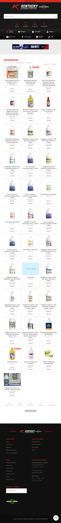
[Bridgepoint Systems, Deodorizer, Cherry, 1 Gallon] (30, 213)
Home (8, 441)
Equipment (23, 31)
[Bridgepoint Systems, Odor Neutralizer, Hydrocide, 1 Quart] (12, 296)
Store (5, 62)
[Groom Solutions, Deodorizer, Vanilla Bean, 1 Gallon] (30, 186)
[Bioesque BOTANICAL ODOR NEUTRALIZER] (48, 324)
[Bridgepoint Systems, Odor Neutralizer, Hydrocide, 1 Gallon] (48, 269)
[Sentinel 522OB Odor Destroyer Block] (48, 353)
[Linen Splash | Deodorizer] (12, 213)
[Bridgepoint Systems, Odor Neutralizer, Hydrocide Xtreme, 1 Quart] (30, 296)
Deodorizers (29, 62)
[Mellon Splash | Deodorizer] (48, 186)
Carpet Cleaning (20, 62)
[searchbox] (31, 16)
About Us (8, 447)
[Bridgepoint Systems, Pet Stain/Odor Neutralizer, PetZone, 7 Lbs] (12, 324)
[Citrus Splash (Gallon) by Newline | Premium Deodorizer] (12, 72)
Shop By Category (11, 462)
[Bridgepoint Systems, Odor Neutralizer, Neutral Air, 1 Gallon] (12, 158)
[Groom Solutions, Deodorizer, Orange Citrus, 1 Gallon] (12, 241)
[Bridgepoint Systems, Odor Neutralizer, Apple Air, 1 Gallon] (30, 130)
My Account (20, 405)
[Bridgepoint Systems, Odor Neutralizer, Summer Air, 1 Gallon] (48, 241)
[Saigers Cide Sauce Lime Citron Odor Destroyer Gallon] (12, 379)
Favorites (41, 405)
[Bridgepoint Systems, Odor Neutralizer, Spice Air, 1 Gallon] (48, 130)
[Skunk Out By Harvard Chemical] (30, 353)
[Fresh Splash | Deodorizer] (30, 241)
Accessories (37, 31)
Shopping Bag (51, 405)
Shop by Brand (27, 36)
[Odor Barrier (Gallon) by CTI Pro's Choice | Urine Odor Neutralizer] (30, 101)
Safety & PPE (12, 36)
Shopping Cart (36, 441)
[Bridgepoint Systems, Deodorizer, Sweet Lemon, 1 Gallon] (48, 158)
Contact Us (9, 444)
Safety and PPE (10, 474)
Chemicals (51, 31)
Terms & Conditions (11, 453)
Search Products (9, 405)
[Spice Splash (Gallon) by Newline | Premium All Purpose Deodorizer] (12, 130)
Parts (52, 36)
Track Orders (30, 405)
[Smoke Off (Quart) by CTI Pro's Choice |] (48, 101)
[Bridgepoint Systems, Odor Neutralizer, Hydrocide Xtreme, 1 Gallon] (48, 296)
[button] (56, 518)
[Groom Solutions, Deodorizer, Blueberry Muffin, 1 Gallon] (48, 213)
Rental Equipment (11, 450)
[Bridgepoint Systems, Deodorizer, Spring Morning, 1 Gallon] (12, 269)
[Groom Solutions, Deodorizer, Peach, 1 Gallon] (30, 158)
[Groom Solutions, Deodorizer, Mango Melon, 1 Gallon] (12, 186)
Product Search (36, 444)
